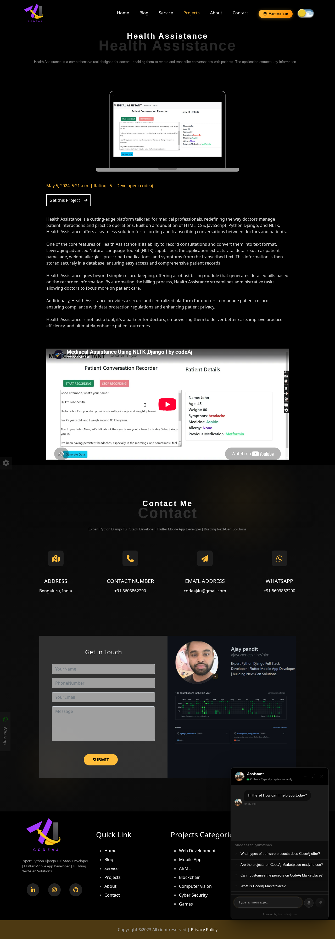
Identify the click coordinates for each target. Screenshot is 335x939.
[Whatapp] (7, 720)
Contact (240, 13)
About (216, 13)
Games (186, 904)
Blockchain (189, 877)
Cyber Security (193, 895)
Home (123, 13)
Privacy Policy (204, 929)
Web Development (197, 851)
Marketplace (278, 14)
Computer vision (195, 886)
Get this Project (65, 200)
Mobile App (190, 859)
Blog (143, 13)
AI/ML (185, 868)
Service (166, 13)
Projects (191, 13)
